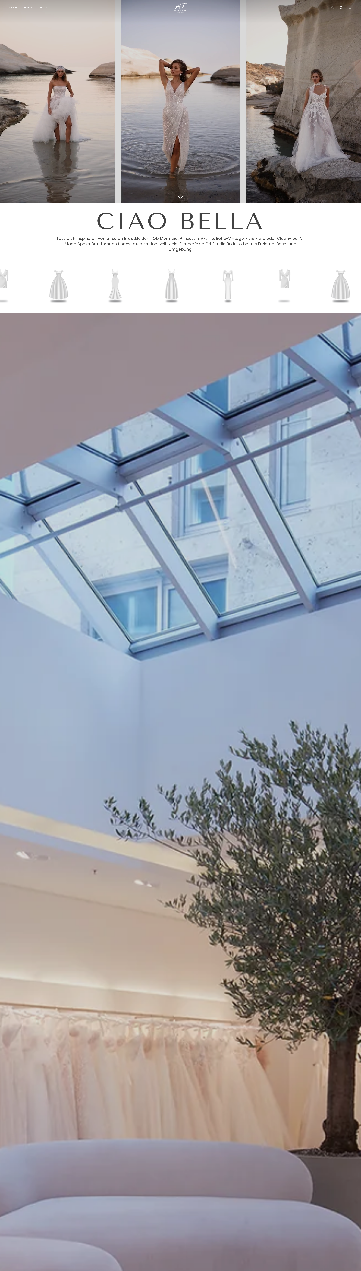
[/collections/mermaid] (59, 284)
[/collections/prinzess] (285, 284)
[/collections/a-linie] (116, 284)
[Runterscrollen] (180, 197)
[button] (15, 7)
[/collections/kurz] (228, 284)
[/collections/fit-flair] (172, 284)
